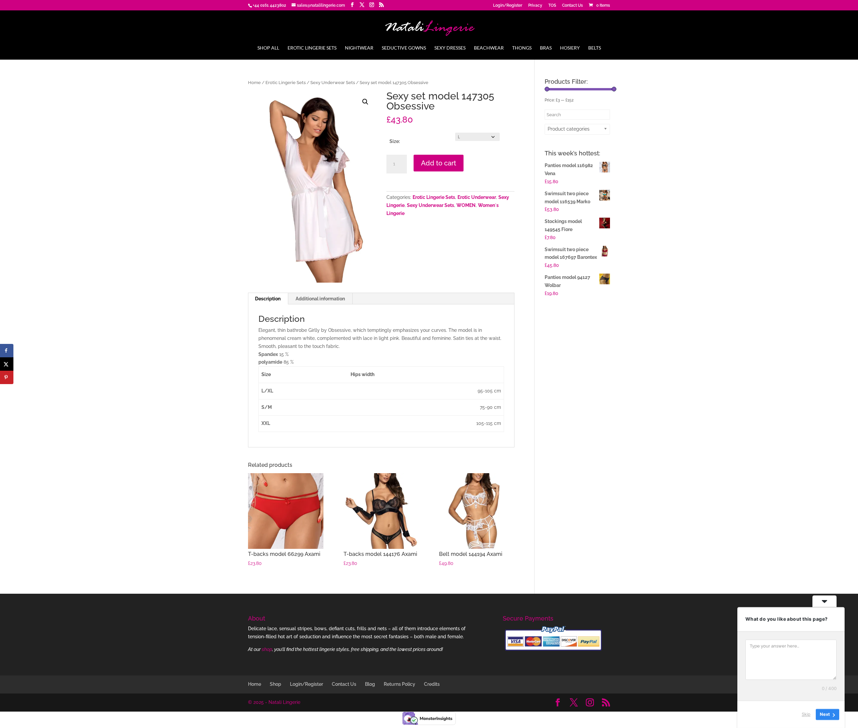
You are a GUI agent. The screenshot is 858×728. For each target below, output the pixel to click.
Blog (370, 684)
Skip (806, 714)
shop (267, 649)
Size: (394, 141)
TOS (552, 5)
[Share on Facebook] (6, 350)
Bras (546, 48)
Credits (432, 684)
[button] (365, 102)
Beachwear (489, 48)
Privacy (535, 5)
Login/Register (507, 5)
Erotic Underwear (476, 197)
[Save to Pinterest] (6, 377)
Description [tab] (268, 298)
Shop (275, 684)
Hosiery (570, 48)
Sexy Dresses (450, 48)
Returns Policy (399, 684)
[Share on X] (6, 364)
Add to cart (438, 163)
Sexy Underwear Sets (332, 82)
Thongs (522, 48)
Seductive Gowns (404, 48)
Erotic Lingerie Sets (312, 48)
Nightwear (359, 48)
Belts (594, 48)
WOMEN (466, 205)
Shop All (268, 48)
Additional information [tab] (320, 298)
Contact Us (572, 5)
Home (254, 82)
